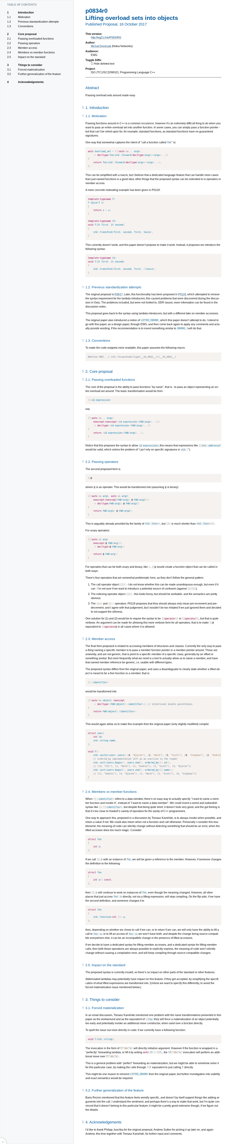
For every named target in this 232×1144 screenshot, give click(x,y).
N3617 (118, 294)
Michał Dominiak (101, 46)
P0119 (182, 294)
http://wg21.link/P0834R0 (106, 37)
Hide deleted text (104, 63)
